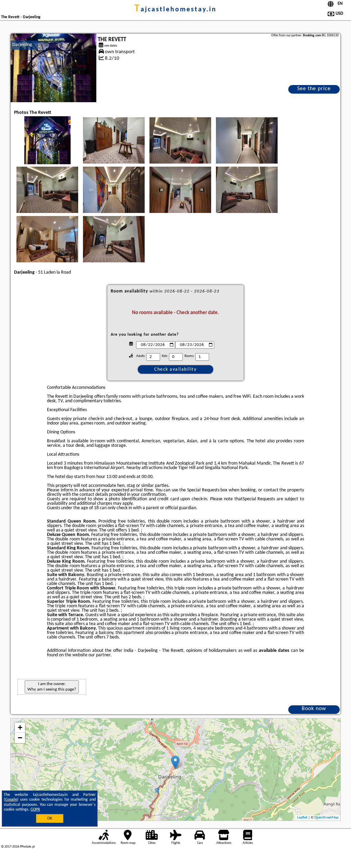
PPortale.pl (27, 847)
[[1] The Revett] (53, 68)
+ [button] (20, 727)
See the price (314, 89)
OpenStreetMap (326, 818)
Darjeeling (22, 44)
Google (11, 800)
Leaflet (302, 818)
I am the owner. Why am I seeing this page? (51, 687)
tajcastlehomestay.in (175, 9)
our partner (99, 655)
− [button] (20, 737)
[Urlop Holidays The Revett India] (47, 147)
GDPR (35, 810)
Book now (314, 709)
